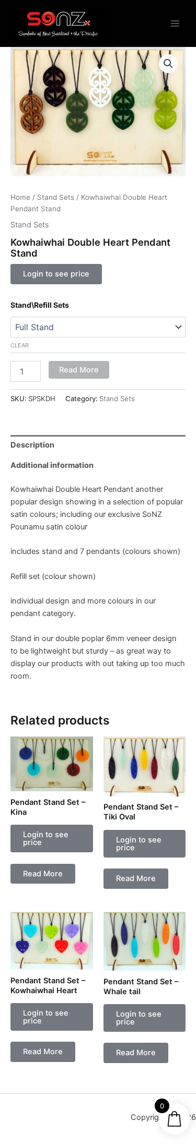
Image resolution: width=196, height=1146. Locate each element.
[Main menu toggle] (175, 23)
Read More (79, 370)
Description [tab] (32, 445)
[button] (168, 63)
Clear (19, 345)
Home (20, 197)
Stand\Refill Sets (39, 304)
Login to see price (56, 274)
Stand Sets (55, 197)
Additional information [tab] (52, 465)
